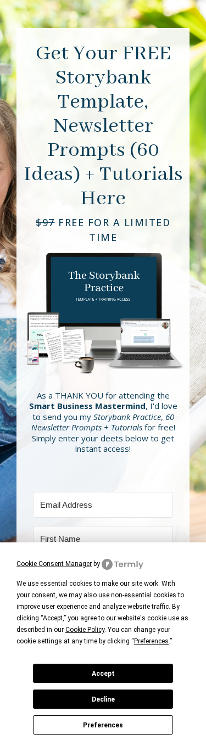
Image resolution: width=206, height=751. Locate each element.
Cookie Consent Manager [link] (54, 564)
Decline (103, 699)
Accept (103, 673)
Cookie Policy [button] (84, 630)
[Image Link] (103, 309)
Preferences (103, 725)
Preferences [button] (151, 641)
